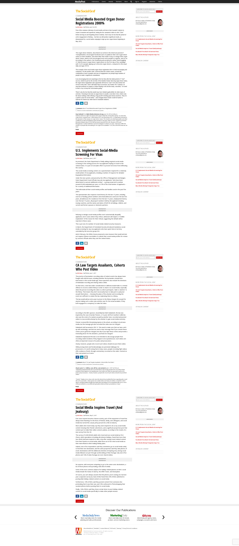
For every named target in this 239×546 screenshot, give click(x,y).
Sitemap (119, 528)
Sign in (137, 1)
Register (144, 1)
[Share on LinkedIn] (81, 103)
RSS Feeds (112, 528)
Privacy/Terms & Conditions (130, 528)
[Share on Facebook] (77, 103)
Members (119, 1)
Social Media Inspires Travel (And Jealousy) (149, 48)
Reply (77, 129)
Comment (80, 133)
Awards (111, 1)
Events (104, 1)
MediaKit (96, 528)
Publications (95, 1)
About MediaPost (88, 528)
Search (131, 1)
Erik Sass (80, 27)
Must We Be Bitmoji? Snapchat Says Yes (147, 54)
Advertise (152, 1)
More (126, 1)
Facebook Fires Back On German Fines (147, 51)
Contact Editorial (104, 528)
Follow (160, 1)
